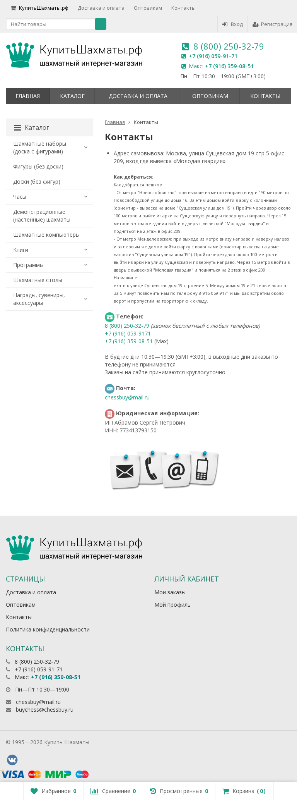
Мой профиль (172, 604)
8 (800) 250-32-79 (228, 46)
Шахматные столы (37, 280)
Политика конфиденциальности (48, 629)
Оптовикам (148, 7)
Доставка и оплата (101, 7)
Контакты (183, 7)
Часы (19, 196)
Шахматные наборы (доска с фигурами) (39, 147)
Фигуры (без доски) (38, 166)
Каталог (72, 96)
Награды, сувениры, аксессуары (39, 298)
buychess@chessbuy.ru (44, 709)
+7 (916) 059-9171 (128, 333)
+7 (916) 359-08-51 (229, 66)
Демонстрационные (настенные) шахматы (41, 215)
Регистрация (276, 24)
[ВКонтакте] (12, 760)
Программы (28, 264)
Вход (237, 24)
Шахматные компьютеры (46, 234)
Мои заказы (170, 592)
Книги (20, 249)
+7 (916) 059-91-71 (213, 56)
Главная (27, 96)
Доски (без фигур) (36, 181)
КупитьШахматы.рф (43, 7)
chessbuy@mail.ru (127, 397)
